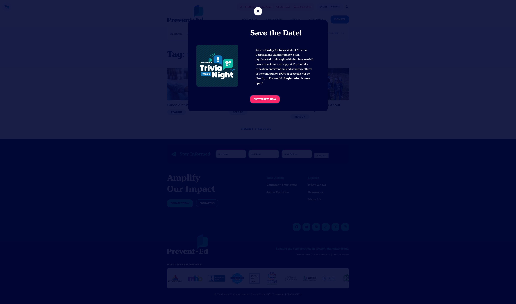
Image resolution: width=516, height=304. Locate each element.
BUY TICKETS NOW (265, 99)
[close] (258, 11)
